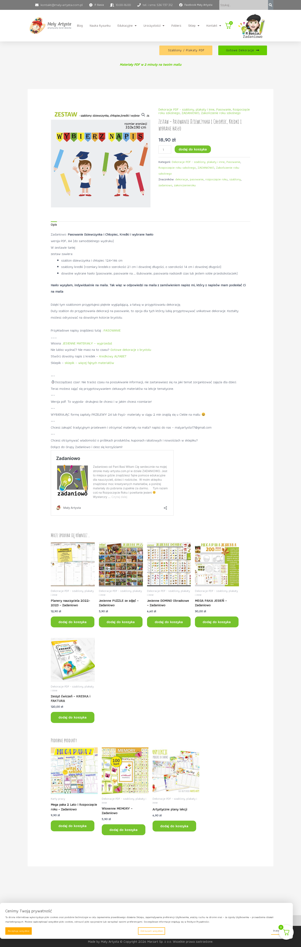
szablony (235, 179)
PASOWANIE (112, 330)
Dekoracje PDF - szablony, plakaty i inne (186, 109)
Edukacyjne (125, 25)
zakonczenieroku (185, 185)
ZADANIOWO (190, 113)
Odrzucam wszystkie (151, 931)
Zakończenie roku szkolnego (221, 113)
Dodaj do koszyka (193, 149)
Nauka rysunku (100, 25)
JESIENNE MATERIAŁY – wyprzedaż (87, 343)
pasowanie (197, 179)
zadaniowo (165, 185)
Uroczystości (152, 25)
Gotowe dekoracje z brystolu (131, 349)
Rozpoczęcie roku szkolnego (177, 167)
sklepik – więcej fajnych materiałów (89, 363)
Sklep (192, 25)
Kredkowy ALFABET (113, 356)
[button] (127, 25)
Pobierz (176, 25)
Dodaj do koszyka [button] (73, 622)
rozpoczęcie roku (216, 179)
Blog (80, 25)
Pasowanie (223, 109)
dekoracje (181, 179)
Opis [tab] (54, 224)
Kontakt (211, 25)
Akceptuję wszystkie (18, 931)
